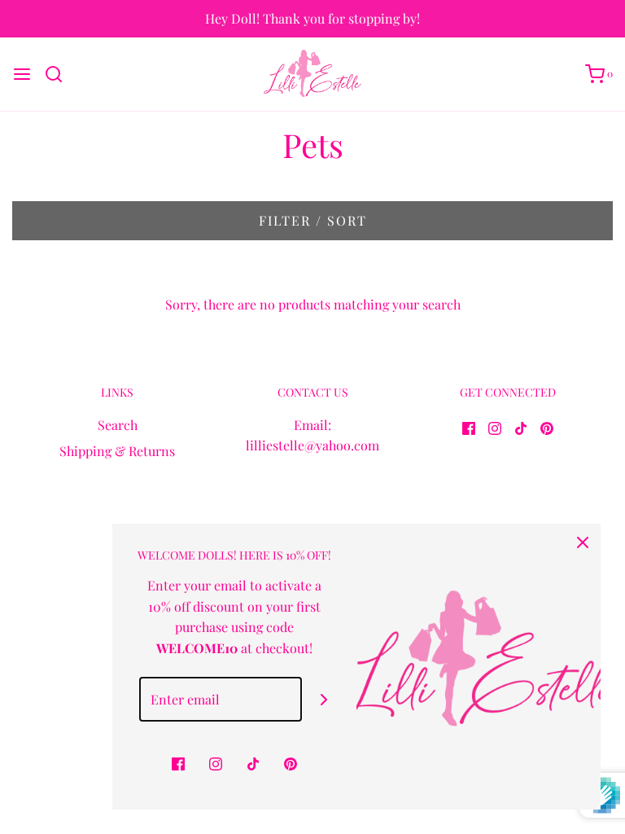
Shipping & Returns (117, 450)
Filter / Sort (313, 220)
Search (118, 424)
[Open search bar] (60, 74)
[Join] (324, 699)
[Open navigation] (22, 74)
